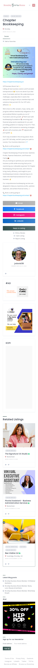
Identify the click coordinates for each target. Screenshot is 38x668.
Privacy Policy (20, 658)
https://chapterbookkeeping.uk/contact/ (16, 149)
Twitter (24, 661)
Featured (23, 546)
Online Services (16, 16)
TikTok (31, 661)
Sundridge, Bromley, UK (15, 556)
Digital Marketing (11, 546)
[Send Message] (5, 274)
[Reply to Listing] (5, 465)
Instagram (8, 661)
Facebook (30, 658)
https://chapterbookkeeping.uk (13, 82)
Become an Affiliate (10, 664)
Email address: (8, 644)
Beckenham (11, 457)
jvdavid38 (19, 263)
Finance (6, 16)
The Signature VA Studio (16, 454)
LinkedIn (16, 661)
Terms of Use (9, 658)
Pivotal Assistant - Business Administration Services (18, 501)
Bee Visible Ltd (12, 553)
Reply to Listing (19, 228)
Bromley (7, 29)
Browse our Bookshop (26, 664)
